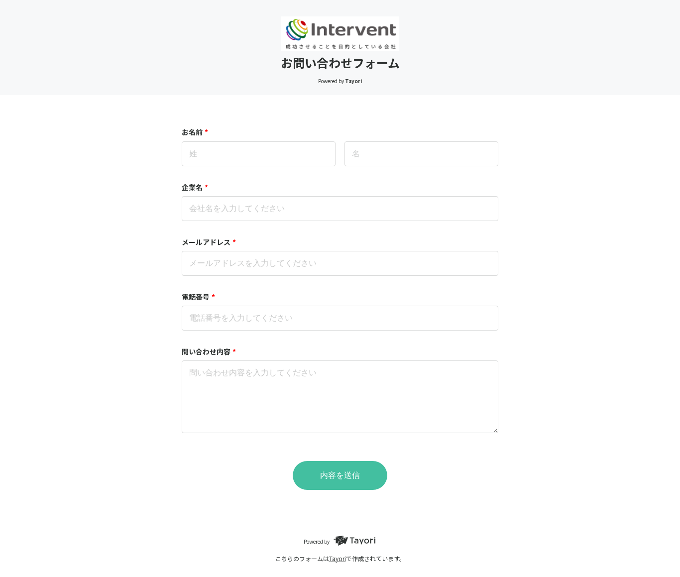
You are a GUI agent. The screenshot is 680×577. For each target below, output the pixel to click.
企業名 (195, 187)
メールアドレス (209, 242)
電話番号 (198, 297)
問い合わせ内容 (209, 351)
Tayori (337, 558)
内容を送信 (340, 475)
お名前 (195, 132)
